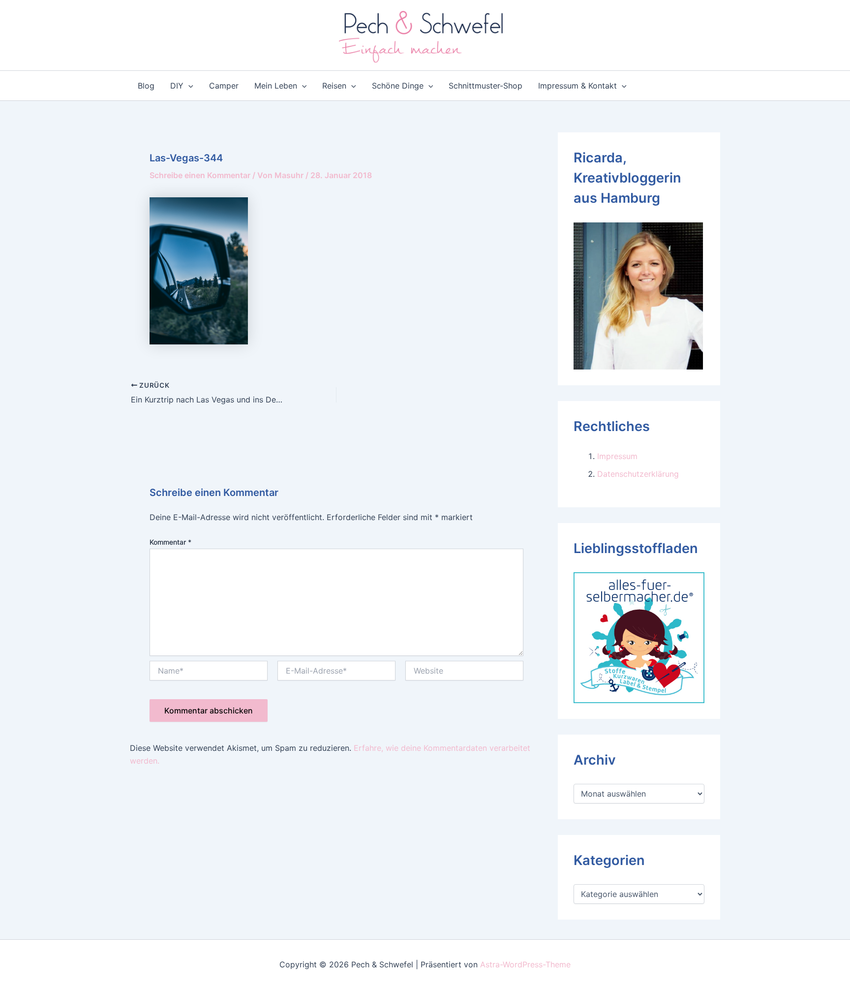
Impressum (617, 456)
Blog (146, 86)
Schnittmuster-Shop (485, 86)
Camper (224, 86)
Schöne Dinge (398, 86)
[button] (188, 85)
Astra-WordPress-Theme (525, 964)
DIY (176, 86)
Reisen (334, 86)
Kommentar (170, 542)
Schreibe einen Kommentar (200, 175)
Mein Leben (275, 86)
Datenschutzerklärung (638, 474)
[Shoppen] (639, 637)
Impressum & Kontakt (577, 86)
